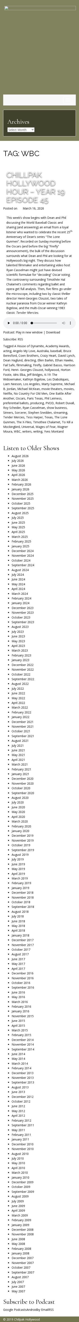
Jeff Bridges (35, 375)
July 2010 (18, 1158)
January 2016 (20, 1011)
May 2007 (18, 1291)
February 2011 (21, 1135)
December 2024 (22, 551)
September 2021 (23, 736)
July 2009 (18, 1201)
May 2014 (18, 1059)
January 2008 (20, 1253)
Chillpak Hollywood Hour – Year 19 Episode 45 (35, 187)
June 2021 (18, 750)
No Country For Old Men (30, 393)
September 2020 (23, 793)
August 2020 (20, 798)
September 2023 (23, 622)
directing (30, 360)
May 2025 (18, 527)
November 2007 (23, 1263)
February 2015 (21, 1035)
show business (57, 408)
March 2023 (20, 650)
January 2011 (20, 1139)
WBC (17, 431)
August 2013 (20, 1087)
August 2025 (20, 513)
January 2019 (20, 888)
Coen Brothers (29, 356)
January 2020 (20, 831)
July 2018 (18, 916)
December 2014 (22, 1040)
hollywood (52, 370)
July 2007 (18, 1282)
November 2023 (23, 612)
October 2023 (21, 617)
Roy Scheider (12, 408)
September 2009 (23, 1192)
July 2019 (18, 859)
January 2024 (20, 603)
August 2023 (20, 627)
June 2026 (18, 465)
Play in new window (29, 332)
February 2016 (21, 1006)
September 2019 (23, 850)
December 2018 (22, 893)
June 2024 (18, 579)
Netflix (7, 393)
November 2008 (23, 1234)
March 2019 (20, 878)
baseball (56, 351)
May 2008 (18, 1244)
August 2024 (20, 570)
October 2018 (21, 902)
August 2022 (20, 684)
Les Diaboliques (57, 379)
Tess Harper (34, 417)
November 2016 (23, 978)
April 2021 (18, 760)
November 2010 (23, 1149)
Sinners (8, 413)
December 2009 (22, 1182)
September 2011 (23, 1125)
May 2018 (18, 926)
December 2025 (22, 494)
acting (7, 351)
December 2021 (22, 722)
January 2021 (20, 774)
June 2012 (18, 1106)
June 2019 (18, 864)
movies (69, 389)
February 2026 (21, 484)
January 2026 (20, 489)
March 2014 (20, 1063)
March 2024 (20, 594)
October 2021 (21, 731)
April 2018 (18, 930)
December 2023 (22, 608)
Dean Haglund (13, 360)
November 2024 (23, 555)
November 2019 (23, 840)
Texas (48, 417)
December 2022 (22, 665)
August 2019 (20, 855)
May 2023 (18, 641)
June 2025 (18, 522)
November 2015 (23, 1016)
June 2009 (18, 1206)
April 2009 (18, 1210)
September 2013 (23, 1082)
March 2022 (20, 707)
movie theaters (52, 389)
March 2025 (20, 537)
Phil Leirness (53, 398)
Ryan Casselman (34, 408)
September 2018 (23, 907)
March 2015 (20, 1030)
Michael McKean (28, 389)
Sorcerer (20, 413)
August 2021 (20, 741)
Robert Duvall (64, 403)
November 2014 (23, 1044)
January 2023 (20, 660)
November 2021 (23, 726)
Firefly (37, 365)
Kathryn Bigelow (34, 379)
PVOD (50, 403)
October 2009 (21, 1187)
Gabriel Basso (52, 365)
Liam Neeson (12, 384)
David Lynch (66, 356)
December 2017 (22, 940)
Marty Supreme (52, 384)
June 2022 (18, 693)
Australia (43, 351)
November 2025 (23, 499)
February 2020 (21, 826)
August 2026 (20, 456)
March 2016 (20, 1002)
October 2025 (21, 503)
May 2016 (18, 997)
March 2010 (20, 1173)
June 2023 (18, 636)
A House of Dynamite (29, 346)
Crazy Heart (48, 356)
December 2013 (22, 1073)
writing (37, 431)
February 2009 (21, 1220)
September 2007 (23, 1272)
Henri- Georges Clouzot (27, 370)
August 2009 (20, 1196)
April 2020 (18, 817)
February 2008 (21, 1249)
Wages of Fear (46, 427)
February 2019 (21, 883)
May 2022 (18, 698)
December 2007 (22, 1258)
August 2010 (20, 1154)
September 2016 (23, 987)
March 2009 (20, 1215)
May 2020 (18, 812)
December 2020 (22, 779)
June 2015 (18, 1021)
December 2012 (22, 1097)
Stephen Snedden (40, 413)
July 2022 (18, 689)
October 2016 (21, 983)
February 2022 (21, 712)
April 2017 (18, 969)
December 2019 (22, 836)
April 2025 (18, 532)
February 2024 (21, 598)
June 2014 (18, 1054)
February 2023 (21, 655)
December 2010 (22, 1144)
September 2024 (23, 565)
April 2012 (18, 1116)
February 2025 (21, 541)
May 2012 (18, 1111)
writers (27, 431)
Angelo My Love (24, 351)
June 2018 (18, 921)
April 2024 (18, 589)
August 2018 (20, 912)
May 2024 (18, 584)
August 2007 (20, 1277)
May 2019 (18, 869)
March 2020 (20, 821)
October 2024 (21, 560)
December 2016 (22, 973)
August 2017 (20, 954)
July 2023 (18, 632)
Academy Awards (57, 346)
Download (53, 332)
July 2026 (18, 461)
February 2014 (21, 1068)
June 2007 (18, 1287)
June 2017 (18, 959)
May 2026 (18, 470)
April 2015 (18, 1026)
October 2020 (21, 788)
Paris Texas (35, 398)
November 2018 (23, 897)
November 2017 (23, 945)
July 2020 (18, 802)
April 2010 (18, 1168)
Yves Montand (54, 431)
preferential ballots (16, 403)
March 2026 (20, 480)
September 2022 (23, 679)
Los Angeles (31, 384)
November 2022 (23, 669)
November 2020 (23, 783)
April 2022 (18, 703)
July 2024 (18, 575)
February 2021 (21, 769)
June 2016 (18, 992)
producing (37, 403)
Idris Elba (19, 375)
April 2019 (18, 874)
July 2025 (18, 518)
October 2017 (21, 949)
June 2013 (18, 1092)
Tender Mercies (13, 417)
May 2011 (18, 1130)
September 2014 (23, 1049)
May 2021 (18, 755)
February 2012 (21, 1120)
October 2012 (21, 1101)
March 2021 (20, 764)
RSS (20, 339)
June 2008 (18, 1239)
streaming (60, 413)
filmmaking (23, 365)
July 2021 (18, 746)
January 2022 (20, 717)
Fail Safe (9, 365)
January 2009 (20, 1225)
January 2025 (20, 546)
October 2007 (21, 1267)
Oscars (20, 398)
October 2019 (21, 845)
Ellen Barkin (45, 360)
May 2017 (18, 964)
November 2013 (23, 1078)
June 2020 (18, 807)
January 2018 (20, 935)
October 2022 (21, 674)
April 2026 (18, 475)
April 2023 (18, 646)
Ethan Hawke (64, 360)
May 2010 (18, 1163)
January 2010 (20, 1177)
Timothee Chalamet (46, 422)
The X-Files (23, 422)
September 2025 (23, 508)
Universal (27, 427)
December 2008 (22, 1230)
